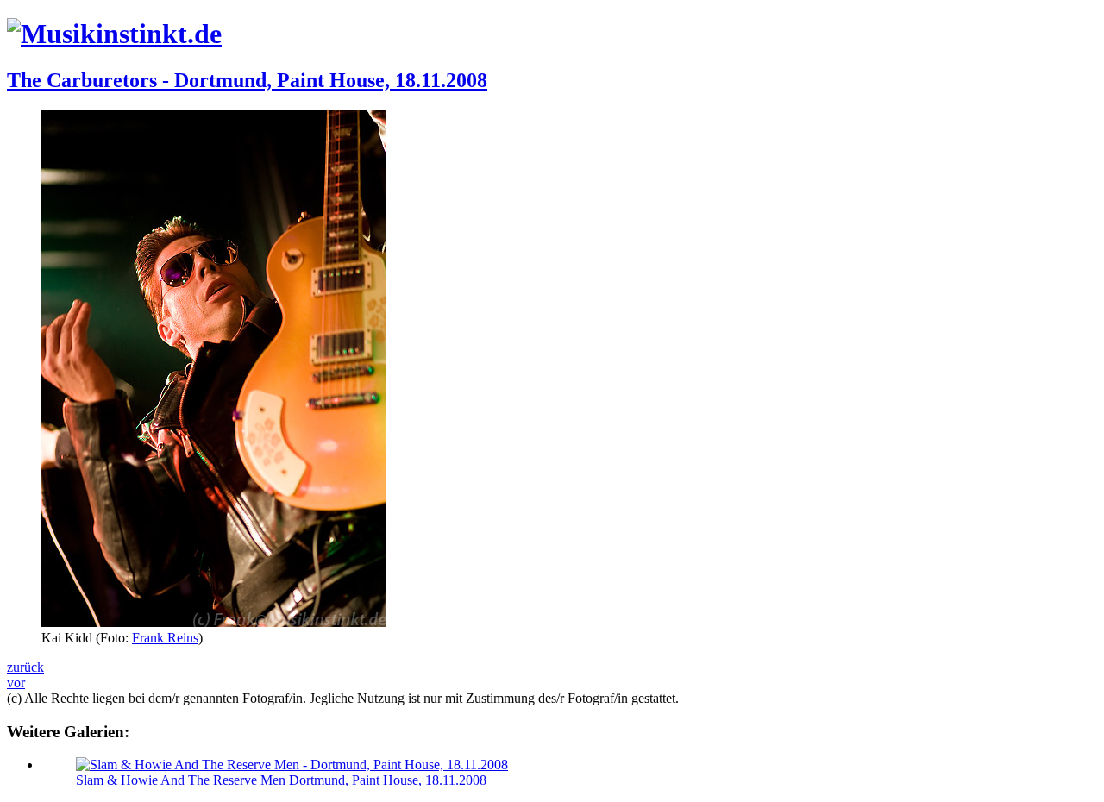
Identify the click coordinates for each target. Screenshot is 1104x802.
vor (16, 682)
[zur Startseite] (114, 33)
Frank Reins (165, 637)
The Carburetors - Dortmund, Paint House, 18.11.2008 (247, 80)
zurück (25, 667)
